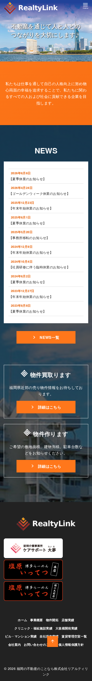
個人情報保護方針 (71, 644)
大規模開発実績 (66, 628)
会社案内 (14, 644)
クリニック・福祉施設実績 (33, 628)
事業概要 (36, 620)
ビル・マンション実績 (21, 636)
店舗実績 (68, 620)
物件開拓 (52, 620)
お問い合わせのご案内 (39, 644)
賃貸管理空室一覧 (74, 636)
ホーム (22, 620)
